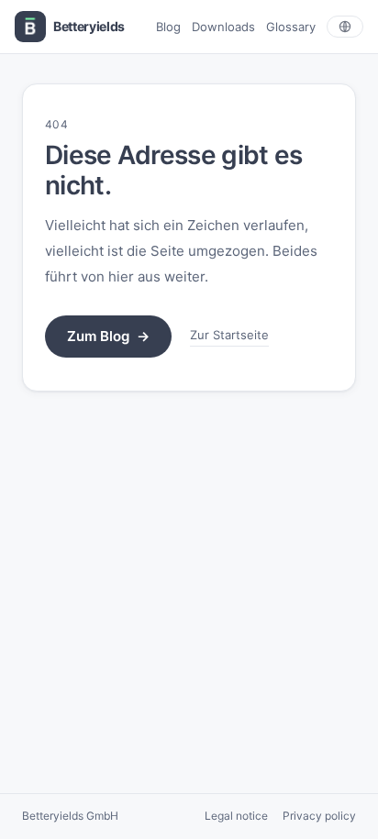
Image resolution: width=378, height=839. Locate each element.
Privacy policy (319, 815)
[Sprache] (345, 27)
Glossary (291, 26)
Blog (168, 26)
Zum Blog (108, 336)
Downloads (223, 26)
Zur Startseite (229, 334)
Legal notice (236, 815)
